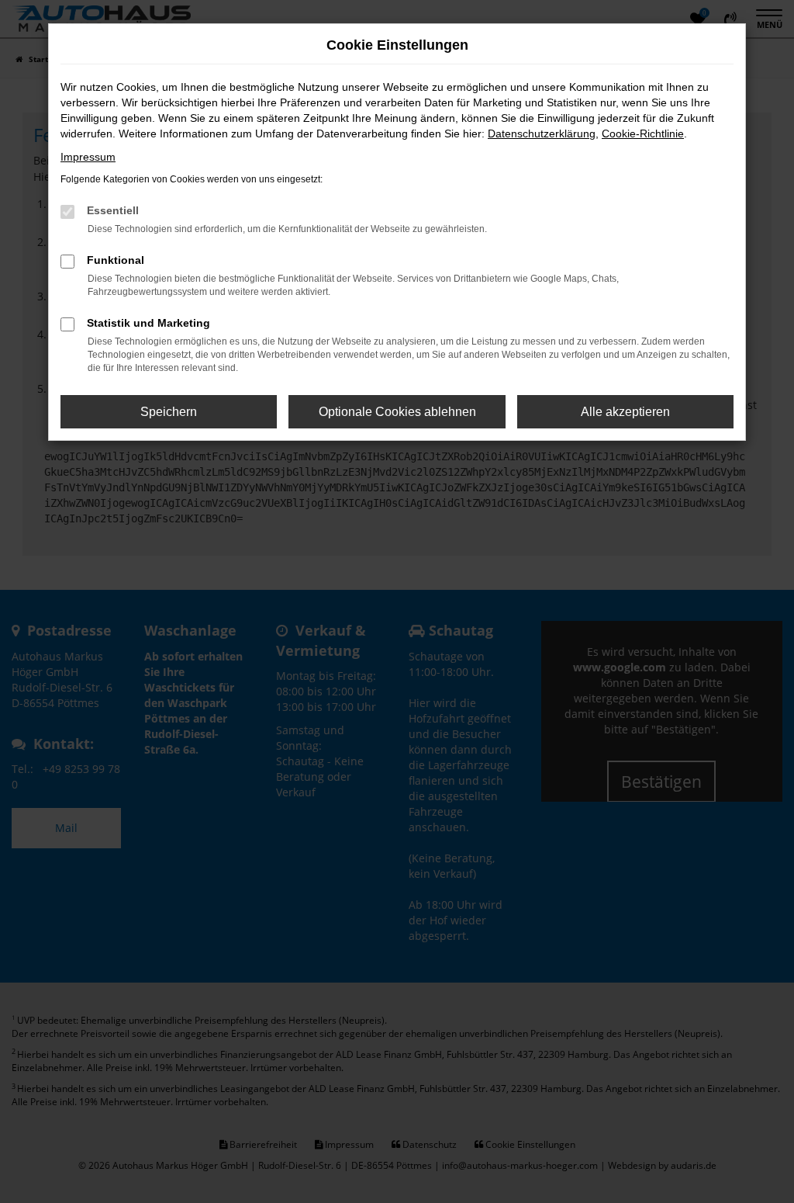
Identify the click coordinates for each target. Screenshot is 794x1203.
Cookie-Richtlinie (643, 133)
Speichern (168, 411)
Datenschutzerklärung (542, 133)
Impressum (88, 157)
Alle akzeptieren (625, 411)
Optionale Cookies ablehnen (397, 411)
